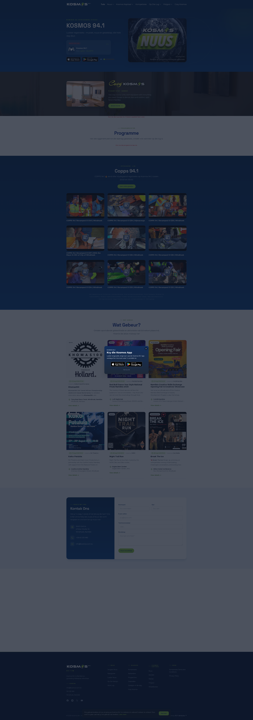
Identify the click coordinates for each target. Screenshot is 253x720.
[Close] (146, 348)
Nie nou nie (126, 369)
